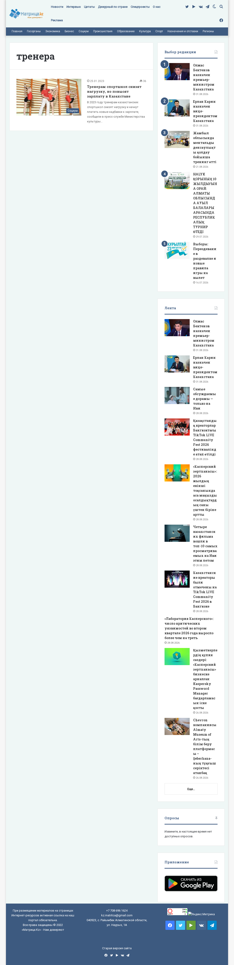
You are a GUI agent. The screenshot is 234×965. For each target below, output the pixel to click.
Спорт (159, 31)
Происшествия (102, 31)
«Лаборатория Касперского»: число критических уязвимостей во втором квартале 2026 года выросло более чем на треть (189, 628)
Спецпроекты (140, 6)
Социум (84, 31)
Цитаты (89, 6)
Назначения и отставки (183, 31)
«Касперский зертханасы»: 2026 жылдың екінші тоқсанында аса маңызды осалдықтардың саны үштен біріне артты (205, 490)
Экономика (52, 31)
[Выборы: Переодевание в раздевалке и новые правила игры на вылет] (177, 250)
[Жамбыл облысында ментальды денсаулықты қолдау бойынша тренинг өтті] (177, 139)
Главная (17, 31)
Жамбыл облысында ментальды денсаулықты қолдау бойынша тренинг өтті (204, 147)
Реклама (57, 20)
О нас (156, 6)
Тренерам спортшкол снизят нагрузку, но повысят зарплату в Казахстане (114, 91)
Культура (145, 31)
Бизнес (69, 31)
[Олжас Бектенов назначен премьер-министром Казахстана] (177, 71)
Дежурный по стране (113, 6)
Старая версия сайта (117, 948)
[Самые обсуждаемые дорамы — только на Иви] (177, 395)
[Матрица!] (26, 13)
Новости (57, 6)
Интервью (73, 6)
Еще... (191, 789)
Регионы (208, 31)
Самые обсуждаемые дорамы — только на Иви (204, 398)
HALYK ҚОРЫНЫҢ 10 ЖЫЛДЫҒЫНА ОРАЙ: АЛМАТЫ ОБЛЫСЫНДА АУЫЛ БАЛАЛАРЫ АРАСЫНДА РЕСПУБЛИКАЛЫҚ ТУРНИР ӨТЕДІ (205, 203)
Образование (126, 31)
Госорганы (34, 31)
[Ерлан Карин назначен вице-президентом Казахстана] (177, 107)
